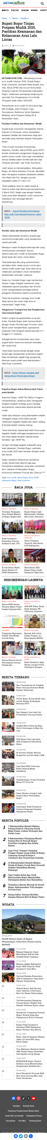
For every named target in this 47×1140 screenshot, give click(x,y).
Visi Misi (22, 1121)
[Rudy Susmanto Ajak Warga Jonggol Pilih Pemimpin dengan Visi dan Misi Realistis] (34, 654)
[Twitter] (20, 1136)
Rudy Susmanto (23, 480)
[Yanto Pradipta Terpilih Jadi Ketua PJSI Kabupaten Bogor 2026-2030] (34, 532)
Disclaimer (10, 1121)
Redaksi (16, 1106)
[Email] (25, 1136)
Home (4, 18)
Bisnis (34, 10)
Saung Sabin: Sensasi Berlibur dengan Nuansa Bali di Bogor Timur (26, 895)
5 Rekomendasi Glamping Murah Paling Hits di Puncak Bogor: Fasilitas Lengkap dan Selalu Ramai (25, 842)
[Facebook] (15, 1136)
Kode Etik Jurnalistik (14, 1116)
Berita (5, 10)
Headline (25, 18)
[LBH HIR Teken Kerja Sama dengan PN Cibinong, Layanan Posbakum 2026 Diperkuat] (34, 598)
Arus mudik (11, 477)
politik (26, 659)
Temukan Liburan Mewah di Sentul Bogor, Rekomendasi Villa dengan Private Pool (26, 887)
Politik (15, 10)
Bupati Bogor (22, 477)
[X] (28, 1098)
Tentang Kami (35, 1121)
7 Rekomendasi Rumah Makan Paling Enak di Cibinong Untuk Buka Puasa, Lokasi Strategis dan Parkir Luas (25, 830)
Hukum (25, 10)
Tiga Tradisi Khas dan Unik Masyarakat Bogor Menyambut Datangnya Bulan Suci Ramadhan (25, 877)
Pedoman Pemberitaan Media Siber (23, 1111)
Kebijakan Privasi (34, 1116)
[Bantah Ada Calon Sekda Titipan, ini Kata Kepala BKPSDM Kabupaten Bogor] (34, 627)
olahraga (28, 538)
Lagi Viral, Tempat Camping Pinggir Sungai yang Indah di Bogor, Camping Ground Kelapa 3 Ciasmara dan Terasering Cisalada (26, 854)
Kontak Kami (28, 1106)
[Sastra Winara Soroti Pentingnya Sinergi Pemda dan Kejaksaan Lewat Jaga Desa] (12, 654)
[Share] (30, 1136)
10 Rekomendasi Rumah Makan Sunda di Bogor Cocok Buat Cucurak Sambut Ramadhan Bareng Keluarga (26, 866)
